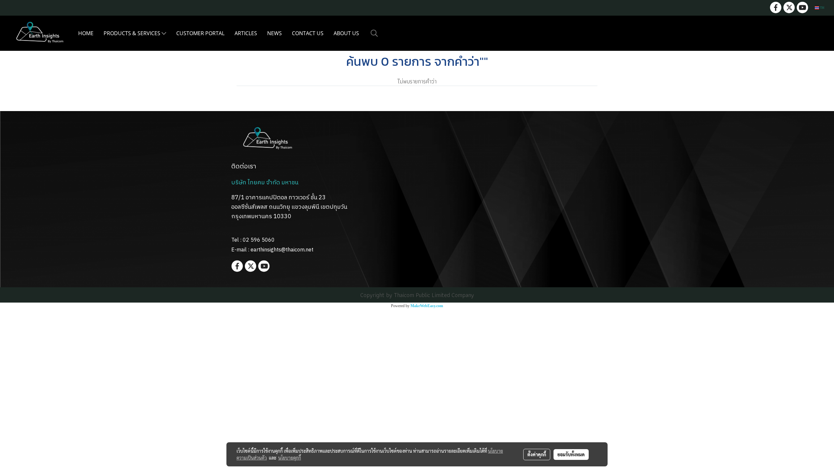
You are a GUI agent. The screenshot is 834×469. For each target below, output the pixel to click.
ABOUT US (346, 33)
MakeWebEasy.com (426, 306)
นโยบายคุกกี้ (289, 458)
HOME (85, 33)
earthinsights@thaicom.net (282, 250)
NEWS (274, 33)
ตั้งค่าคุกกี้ (536, 454)
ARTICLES (246, 33)
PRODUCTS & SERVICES (133, 33)
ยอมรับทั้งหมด (571, 454)
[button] (374, 33)
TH (821, 7)
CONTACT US (308, 33)
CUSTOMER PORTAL (200, 33)
